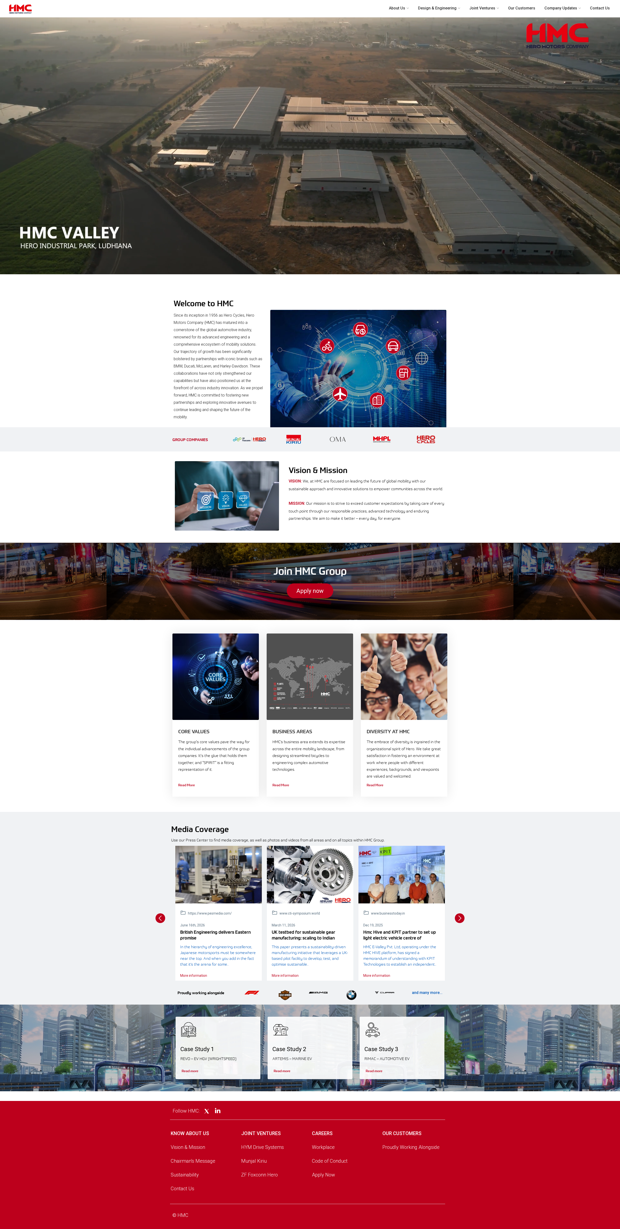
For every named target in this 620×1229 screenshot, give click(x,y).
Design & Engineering (437, 8)
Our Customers (521, 8)
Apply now (310, 591)
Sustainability (185, 1175)
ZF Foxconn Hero (259, 1175)
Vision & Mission (188, 1147)
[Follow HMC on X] (206, 1111)
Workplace (323, 1147)
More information (193, 975)
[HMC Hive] (401, 874)
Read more (190, 1071)
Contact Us (600, 8)
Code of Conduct (330, 1161)
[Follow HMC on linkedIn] (218, 1111)
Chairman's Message (193, 1161)
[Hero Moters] (310, 874)
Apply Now (323, 1175)
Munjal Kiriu (254, 1161)
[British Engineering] (218, 874)
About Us (397, 8)
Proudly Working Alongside (411, 1147)
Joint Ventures (482, 8)
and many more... (427, 992)
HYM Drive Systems (262, 1147)
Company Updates (560, 8)
